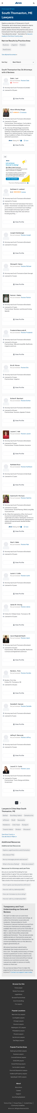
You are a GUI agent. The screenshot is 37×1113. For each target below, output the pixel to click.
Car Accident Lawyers (18, 1067)
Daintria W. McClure (17, 496)
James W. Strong (16, 605)
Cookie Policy (28, 1103)
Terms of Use (7, 1103)
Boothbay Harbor (16, 815)
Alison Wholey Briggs (17, 109)
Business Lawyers (18, 1054)
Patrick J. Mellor (15, 295)
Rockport (25, 825)
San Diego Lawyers (18, 1040)
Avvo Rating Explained (18, 1097)
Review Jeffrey (26, 737)
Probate (22, 45)
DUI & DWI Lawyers (18, 1060)
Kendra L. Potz (15, 671)
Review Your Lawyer (18, 991)
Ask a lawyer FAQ (8, 855)
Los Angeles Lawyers (18, 1018)
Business (6, 45)
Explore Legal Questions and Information (16, 850)
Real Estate (7, 49)
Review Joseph (26, 235)
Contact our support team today (21, 972)
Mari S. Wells (14, 542)
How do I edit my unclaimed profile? (14, 899)
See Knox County (7, 834)
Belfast (5, 815)
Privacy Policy (18, 1103)
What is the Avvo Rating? (11, 864)
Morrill (13, 820)
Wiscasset (26, 829)
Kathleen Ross (15, 465)
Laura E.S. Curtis (16, 766)
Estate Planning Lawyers (18, 1064)
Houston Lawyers (18, 1024)
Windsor (18, 829)
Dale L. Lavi (14, 78)
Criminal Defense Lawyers (18, 1057)
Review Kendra (26, 673)
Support (18, 1094)
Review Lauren (26, 434)
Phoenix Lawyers (18, 1034)
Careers (18, 1090)
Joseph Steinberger (17, 233)
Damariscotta (28, 815)
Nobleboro (6, 825)
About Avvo (18, 1087)
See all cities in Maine (9, 836)
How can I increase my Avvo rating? (14, 894)
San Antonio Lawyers (18, 1037)
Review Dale (25, 80)
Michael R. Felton (16, 264)
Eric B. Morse (14, 365)
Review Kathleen (26, 467)
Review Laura (25, 769)
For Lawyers (18, 1004)
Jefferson (6, 820)
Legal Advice (18, 994)
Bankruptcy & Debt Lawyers (18, 1051)
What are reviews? (28, 864)
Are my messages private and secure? (15, 859)
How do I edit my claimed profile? (13, 889)
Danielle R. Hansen (16, 704)
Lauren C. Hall (15, 431)
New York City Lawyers (18, 1014)
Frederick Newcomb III (18, 330)
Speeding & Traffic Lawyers (18, 1077)
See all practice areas (9, 54)
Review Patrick (26, 297)
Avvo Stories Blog (18, 1001)
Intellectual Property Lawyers (18, 1073)
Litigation (14, 45)
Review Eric (25, 367)
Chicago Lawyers (18, 1021)
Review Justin (25, 576)
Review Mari (25, 544)
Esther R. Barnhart (16, 398)
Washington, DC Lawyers (18, 1027)
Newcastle (21, 820)
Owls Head (16, 825)
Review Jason (25, 638)
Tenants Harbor (8, 829)
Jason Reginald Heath (18, 636)
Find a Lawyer (18, 988)
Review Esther (26, 401)
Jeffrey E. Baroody (16, 735)
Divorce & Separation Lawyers (18, 1070)
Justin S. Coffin (15, 573)
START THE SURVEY (12, 178)
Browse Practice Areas (18, 997)
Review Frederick (26, 332)
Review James (25, 607)
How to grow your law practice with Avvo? (16, 885)
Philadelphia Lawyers (18, 1030)
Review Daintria (26, 498)
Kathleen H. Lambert (17, 189)
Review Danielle (26, 706)
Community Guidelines (18, 1105)
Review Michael (26, 266)
